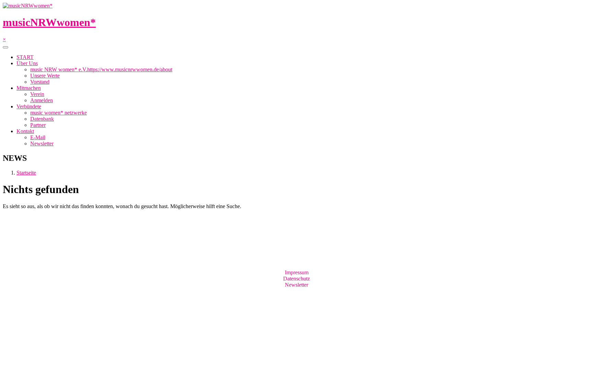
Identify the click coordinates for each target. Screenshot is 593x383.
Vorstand (39, 82)
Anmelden (41, 100)
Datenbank (42, 119)
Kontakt (25, 131)
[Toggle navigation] (5, 47)
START (25, 57)
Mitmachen (28, 88)
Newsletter (42, 143)
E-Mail (37, 137)
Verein (37, 94)
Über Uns (27, 63)
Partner (38, 125)
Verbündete (28, 106)
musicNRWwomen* (49, 22)
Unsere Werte (45, 76)
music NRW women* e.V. (101, 69)
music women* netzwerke (58, 113)
